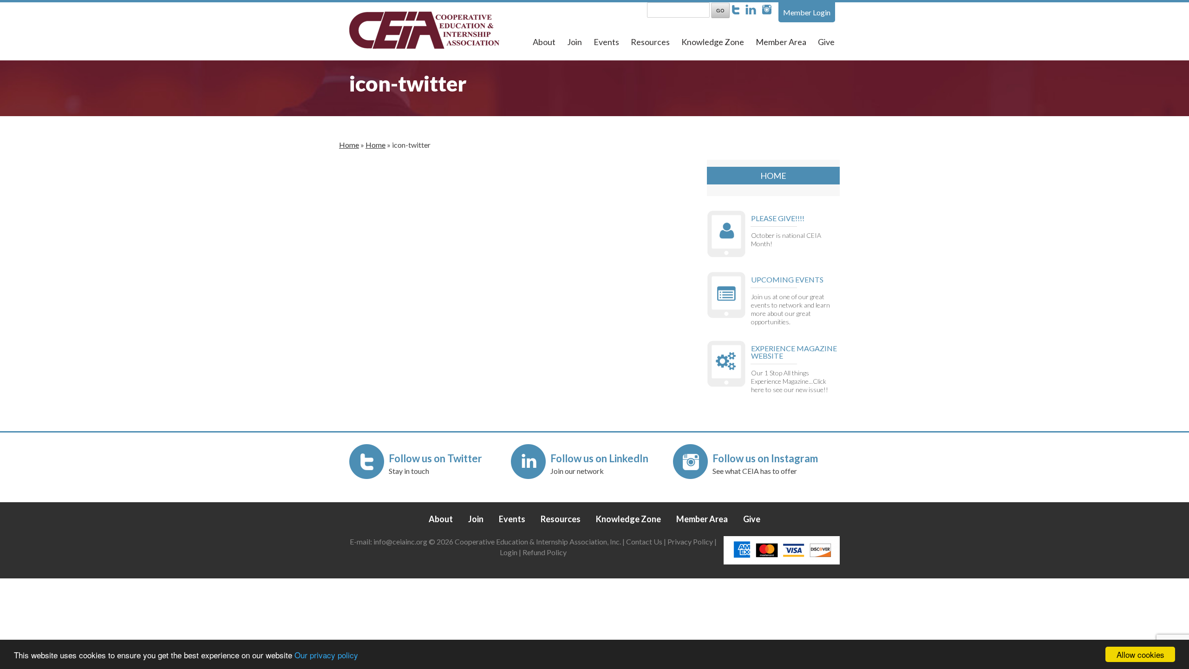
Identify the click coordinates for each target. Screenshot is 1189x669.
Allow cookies (1140, 654)
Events (606, 42)
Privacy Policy (690, 541)
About (544, 42)
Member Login (806, 12)
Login (508, 552)
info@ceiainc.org (401, 541)
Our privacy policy (326, 655)
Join (574, 42)
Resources (650, 42)
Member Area (781, 42)
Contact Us (644, 541)
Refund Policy (545, 552)
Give (826, 42)
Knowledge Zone (712, 42)
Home (349, 144)
